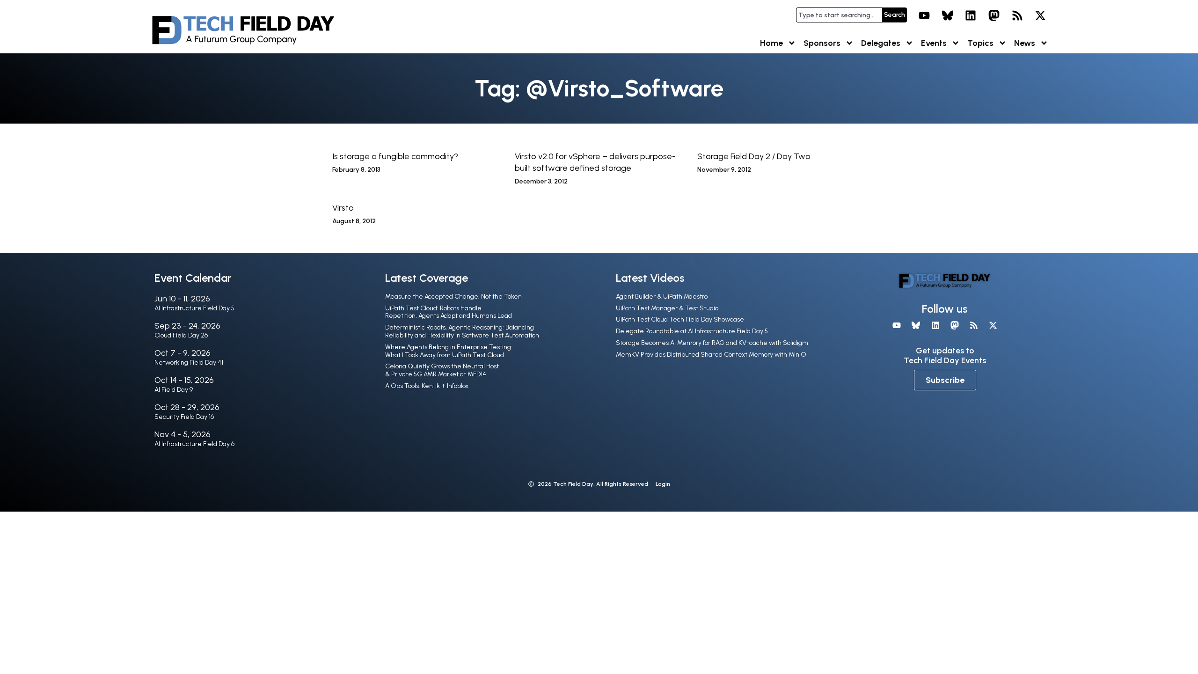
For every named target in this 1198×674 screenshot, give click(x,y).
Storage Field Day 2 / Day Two (754, 156)
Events (934, 43)
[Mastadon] (994, 15)
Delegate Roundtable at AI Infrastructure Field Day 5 (692, 331)
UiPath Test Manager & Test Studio (667, 308)
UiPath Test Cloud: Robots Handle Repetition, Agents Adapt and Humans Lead (448, 312)
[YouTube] (924, 15)
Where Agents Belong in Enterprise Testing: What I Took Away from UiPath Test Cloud (448, 351)
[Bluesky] (948, 15)
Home (771, 43)
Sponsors (822, 43)
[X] (1040, 15)
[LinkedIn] (971, 15)
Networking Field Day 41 (188, 362)
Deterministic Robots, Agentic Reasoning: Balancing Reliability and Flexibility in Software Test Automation (462, 331)
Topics (980, 43)
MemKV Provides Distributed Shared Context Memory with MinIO (711, 355)
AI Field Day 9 (173, 390)
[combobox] (839, 14)
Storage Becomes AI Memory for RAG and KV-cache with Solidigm (712, 343)
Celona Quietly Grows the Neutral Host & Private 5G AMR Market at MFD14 (442, 370)
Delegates (880, 43)
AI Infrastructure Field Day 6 (194, 444)
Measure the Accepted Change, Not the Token (453, 296)
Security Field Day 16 (184, 417)
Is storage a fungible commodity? (395, 156)
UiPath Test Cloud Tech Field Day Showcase (680, 319)
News (1024, 43)
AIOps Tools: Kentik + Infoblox (426, 386)
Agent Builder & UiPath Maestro (662, 296)
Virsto (343, 208)
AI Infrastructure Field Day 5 (194, 308)
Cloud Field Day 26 (181, 335)
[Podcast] (1017, 15)
